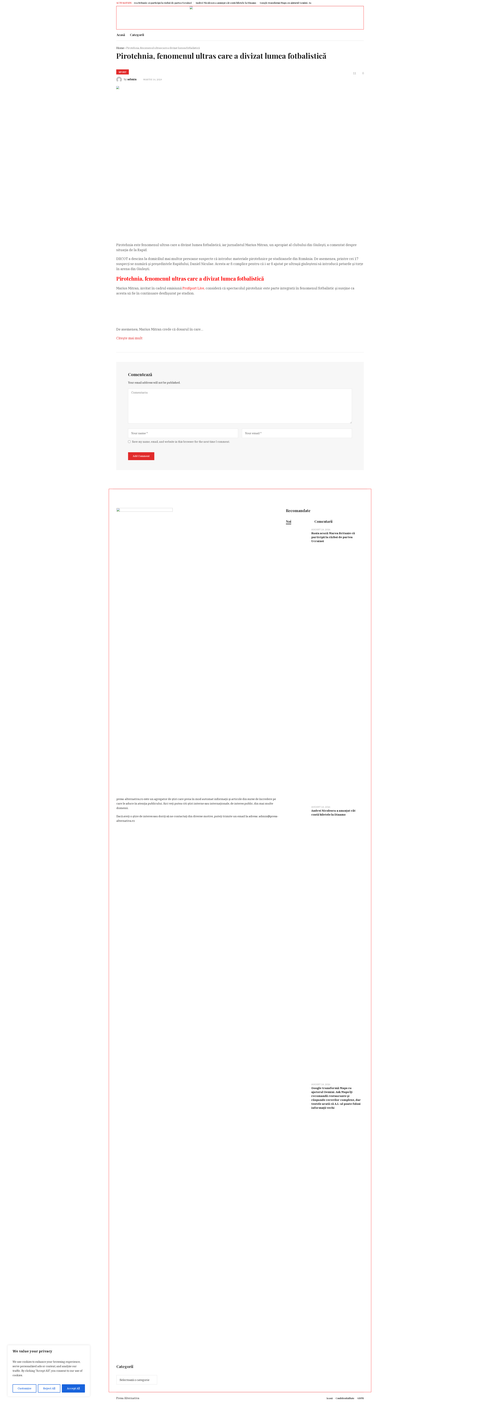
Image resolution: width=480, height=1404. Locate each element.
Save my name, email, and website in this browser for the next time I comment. (181, 441)
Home (120, 48)
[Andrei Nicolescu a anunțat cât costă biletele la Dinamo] (297, 942)
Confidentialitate (345, 1398)
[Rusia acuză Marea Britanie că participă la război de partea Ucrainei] (297, 664)
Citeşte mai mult (129, 338)
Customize (24, 1388)
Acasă (329, 1398)
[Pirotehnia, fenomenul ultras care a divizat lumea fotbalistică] (225, 158)
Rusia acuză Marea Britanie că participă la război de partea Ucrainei (333, 537)
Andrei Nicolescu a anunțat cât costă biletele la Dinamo (156, 2)
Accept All (73, 1388)
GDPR (360, 1398)
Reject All (49, 1388)
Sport (122, 72)
